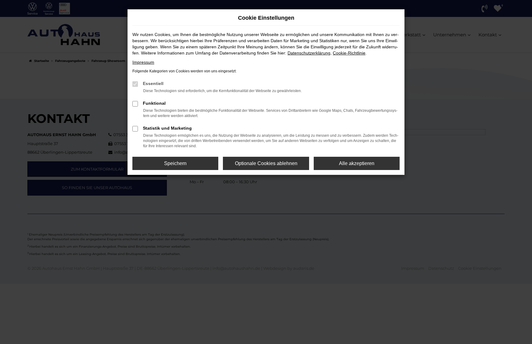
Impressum (143, 62)
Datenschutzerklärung (309, 53)
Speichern (175, 163)
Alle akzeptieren (356, 163)
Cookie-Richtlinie (349, 53)
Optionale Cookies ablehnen (266, 163)
